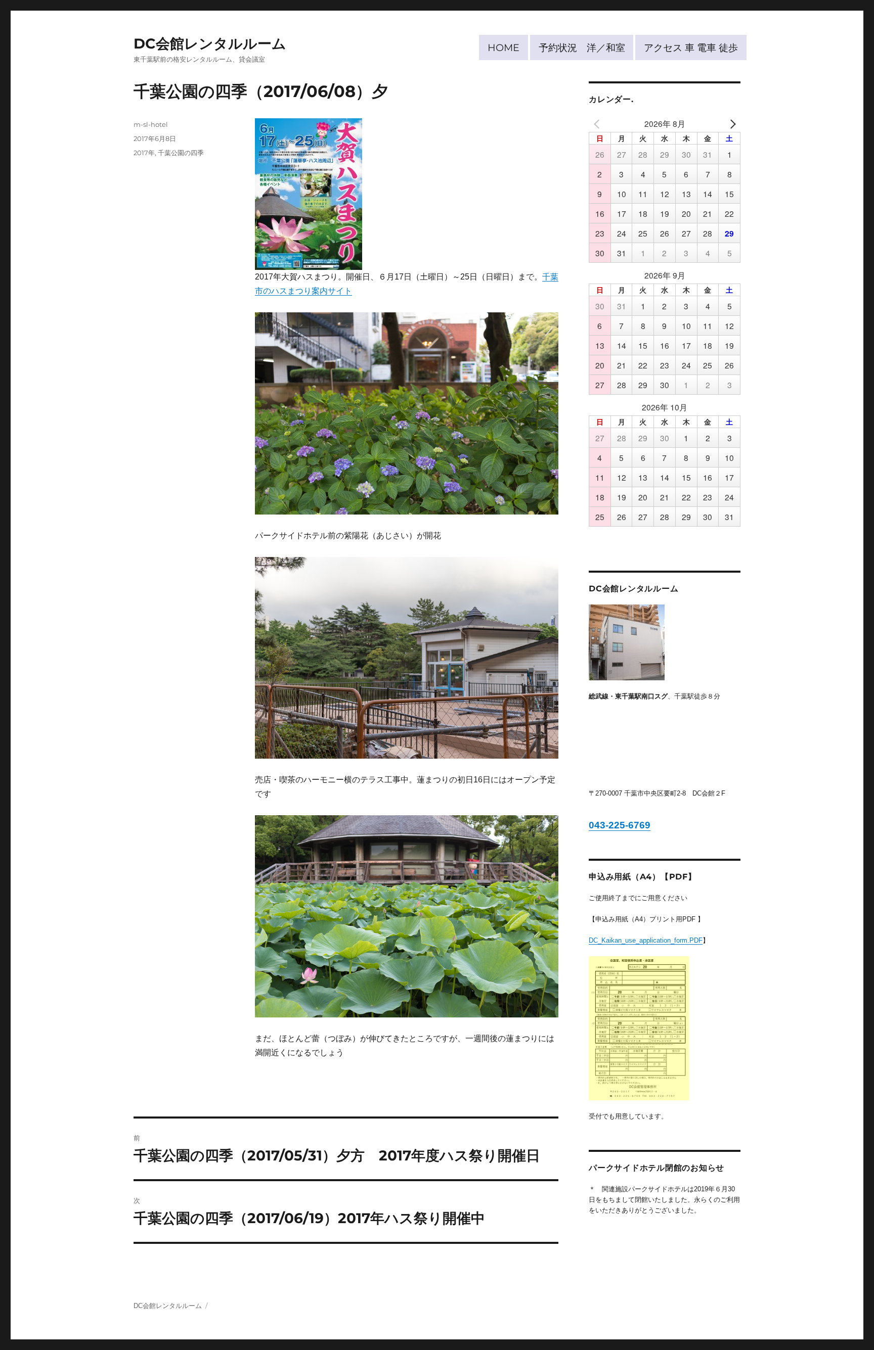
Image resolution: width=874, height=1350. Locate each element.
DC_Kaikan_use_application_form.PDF (646, 940)
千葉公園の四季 (181, 153)
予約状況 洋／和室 (582, 47)
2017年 (144, 153)
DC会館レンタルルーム (210, 43)
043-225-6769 (619, 825)
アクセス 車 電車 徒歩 (691, 47)
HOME (503, 47)
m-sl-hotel (151, 124)
